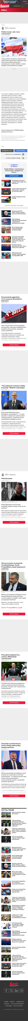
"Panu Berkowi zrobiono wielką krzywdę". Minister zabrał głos (13, 387)
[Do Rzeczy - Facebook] (6, 990)
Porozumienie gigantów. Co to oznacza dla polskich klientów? (11, 299)
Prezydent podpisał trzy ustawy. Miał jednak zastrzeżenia (10, 657)
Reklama (6, 1003)
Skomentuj (6, 150)
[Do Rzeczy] (1, 25)
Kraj (4, 10)
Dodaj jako (13, 158)
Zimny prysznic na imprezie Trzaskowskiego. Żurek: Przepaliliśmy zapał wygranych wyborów (13, 566)
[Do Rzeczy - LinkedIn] (16, 990)
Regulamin (9, 1006)
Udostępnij (21, 150)
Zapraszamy (14, 176)
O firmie (6, 1001)
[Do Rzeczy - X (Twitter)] (11, 990)
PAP (15, 323)
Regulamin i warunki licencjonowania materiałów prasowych (13, 140)
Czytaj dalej (14, 345)
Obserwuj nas (13, 154)
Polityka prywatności (17, 1003)
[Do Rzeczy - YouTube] (22, 990)
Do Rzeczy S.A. (10, 1009)
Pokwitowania (6, 478)
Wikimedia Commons (22, 501)
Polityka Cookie (17, 1006)
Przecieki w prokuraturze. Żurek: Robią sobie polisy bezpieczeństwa (11, 745)
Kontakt (12, 1001)
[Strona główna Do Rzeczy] (5, 6)
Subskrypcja (20, 1001)
